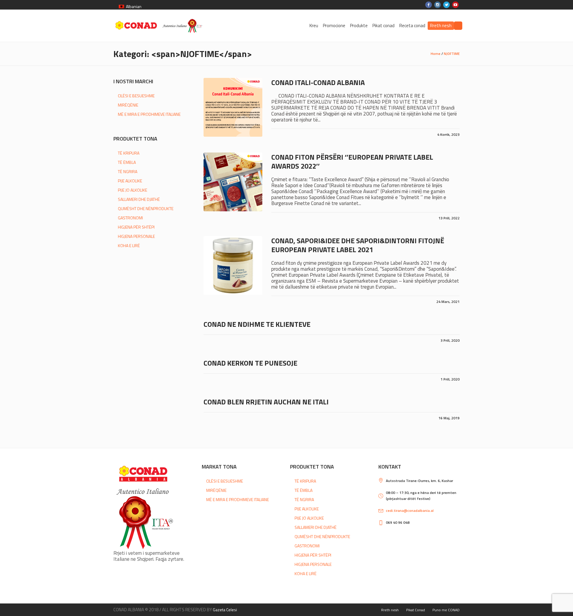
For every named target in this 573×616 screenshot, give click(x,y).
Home (435, 53)
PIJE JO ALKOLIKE (132, 190)
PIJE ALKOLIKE (130, 181)
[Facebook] (428, 4)
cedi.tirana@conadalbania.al (410, 510)
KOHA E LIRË (129, 245)
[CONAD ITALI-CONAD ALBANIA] (233, 107)
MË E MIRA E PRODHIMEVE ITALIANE (149, 114)
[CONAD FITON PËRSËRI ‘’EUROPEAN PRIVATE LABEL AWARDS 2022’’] (233, 182)
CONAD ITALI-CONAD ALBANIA (318, 82)
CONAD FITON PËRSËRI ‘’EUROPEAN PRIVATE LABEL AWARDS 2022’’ (352, 161)
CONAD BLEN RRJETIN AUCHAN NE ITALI (266, 401)
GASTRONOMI (130, 218)
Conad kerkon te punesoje (250, 363)
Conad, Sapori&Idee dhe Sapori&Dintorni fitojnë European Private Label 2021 (357, 245)
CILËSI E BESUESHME (136, 96)
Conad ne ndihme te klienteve (257, 324)
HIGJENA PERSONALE (136, 236)
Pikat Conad (415, 610)
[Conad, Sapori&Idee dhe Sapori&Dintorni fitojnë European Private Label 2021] (233, 265)
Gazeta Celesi (225, 609)
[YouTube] (455, 4)
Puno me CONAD (446, 610)
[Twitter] (446, 4)
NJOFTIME (452, 53)
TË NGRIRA (127, 171)
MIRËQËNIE (128, 105)
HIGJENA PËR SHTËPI (136, 227)
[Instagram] (437, 4)
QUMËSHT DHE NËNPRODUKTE (145, 208)
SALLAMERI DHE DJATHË (139, 199)
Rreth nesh (390, 610)
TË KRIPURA (128, 153)
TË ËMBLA (127, 162)
